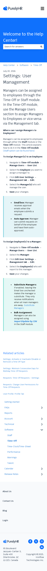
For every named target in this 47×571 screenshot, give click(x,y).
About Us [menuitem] (7, 491)
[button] (42, 407)
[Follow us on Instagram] (42, 541)
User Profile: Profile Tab (13, 394)
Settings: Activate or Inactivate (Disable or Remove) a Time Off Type (22, 360)
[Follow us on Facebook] (30, 541)
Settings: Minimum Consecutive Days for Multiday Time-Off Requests (21, 369)
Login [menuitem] (5, 520)
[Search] (41, 46)
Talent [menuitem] (10, 463)
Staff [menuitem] (9, 435)
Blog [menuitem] (5, 510)
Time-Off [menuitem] (12, 440)
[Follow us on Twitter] (36, 541)
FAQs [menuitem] (6, 407)
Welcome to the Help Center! (23, 37)
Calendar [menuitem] (8, 468)
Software (24, 65)
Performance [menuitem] (13, 452)
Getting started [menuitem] (11, 402)
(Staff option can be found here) (19, 150)
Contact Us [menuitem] (8, 501)
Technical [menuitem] (9, 424)
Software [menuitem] (8, 429)
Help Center (9, 65)
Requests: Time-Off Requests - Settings (21, 378)
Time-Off (37, 65)
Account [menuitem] (8, 418)
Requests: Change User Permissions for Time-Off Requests (21, 385)
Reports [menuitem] (8, 413)
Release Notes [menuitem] (11, 474)
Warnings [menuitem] (12, 457)
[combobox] (21, 46)
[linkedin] (42, 547)
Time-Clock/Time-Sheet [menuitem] (19, 446)
